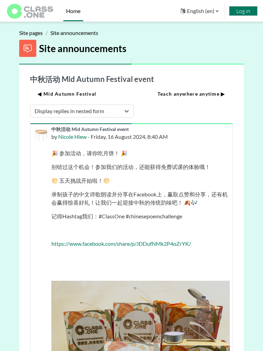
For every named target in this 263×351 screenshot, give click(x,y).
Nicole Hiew (72, 136)
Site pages (31, 32)
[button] (199, 11)
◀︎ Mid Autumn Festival (67, 94)
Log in (243, 11)
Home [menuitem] (73, 11)
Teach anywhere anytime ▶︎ (191, 94)
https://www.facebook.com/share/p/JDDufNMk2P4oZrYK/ (121, 243)
